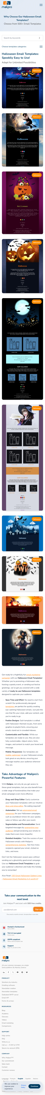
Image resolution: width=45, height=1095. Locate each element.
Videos (4, 1020)
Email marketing (7, 1023)
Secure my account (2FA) (10, 1048)
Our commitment (8, 1061)
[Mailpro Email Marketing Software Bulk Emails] (7, 5)
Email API (5, 998)
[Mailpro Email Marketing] (5, 959)
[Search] (39, 38)
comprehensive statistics (16, 845)
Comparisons (6, 1026)
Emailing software (8, 985)
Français (12, 1079)
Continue (34, 1086)
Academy (5, 1014)
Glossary (5, 1017)
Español (28, 1079)
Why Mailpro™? (7, 1058)
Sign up (38, 909)
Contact (4, 1067)
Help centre (6, 1035)
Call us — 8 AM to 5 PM (11, 1045)
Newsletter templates (9, 991)
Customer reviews (8, 1070)
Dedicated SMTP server (10, 995)
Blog (3, 1010)
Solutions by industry (9, 982)
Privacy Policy (23, 1086)
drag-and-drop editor (14, 806)
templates (10, 706)
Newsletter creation (9, 988)
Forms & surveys (8, 1001)
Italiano (35, 1079)
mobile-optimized (13, 755)
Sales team (6, 1064)
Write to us (6, 1042)
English (20, 1079)
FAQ (3, 1039)
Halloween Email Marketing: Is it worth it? (20, 879)
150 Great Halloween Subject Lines (26, 875)
